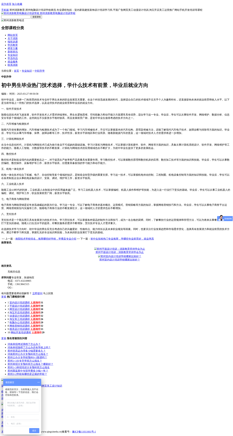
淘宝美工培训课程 (20, 319)
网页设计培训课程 (20, 309)
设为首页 (6, 4)
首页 (16, 70)
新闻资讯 (13, 51)
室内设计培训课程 (20, 302)
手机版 (5, 10)
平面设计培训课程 (20, 305)
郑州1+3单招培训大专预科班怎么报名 (29, 367)
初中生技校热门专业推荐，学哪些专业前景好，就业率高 (122, 238)
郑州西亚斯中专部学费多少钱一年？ (28, 370)
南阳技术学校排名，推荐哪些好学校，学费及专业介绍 (45, 238)
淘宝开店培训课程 (20, 312)
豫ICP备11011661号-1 (84, 431)
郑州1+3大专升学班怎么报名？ (25, 360)
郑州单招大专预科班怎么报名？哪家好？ (30, 364)
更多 (3, 296)
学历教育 (13, 45)
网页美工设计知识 (52, 385)
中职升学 (40, 70)
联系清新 (13, 65)
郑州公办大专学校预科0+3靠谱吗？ (27, 357)
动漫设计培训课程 (20, 315)
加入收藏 (17, 4)
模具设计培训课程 (20, 329)
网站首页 (13, 35)
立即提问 (37, 293)
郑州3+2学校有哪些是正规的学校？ (27, 374)
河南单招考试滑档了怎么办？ (24, 344)
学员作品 (13, 58)
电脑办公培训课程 (20, 322)
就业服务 (13, 61)
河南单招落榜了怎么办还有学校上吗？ (29, 347)
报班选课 (13, 41)
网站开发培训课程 (21, 332)
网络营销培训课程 (20, 325)
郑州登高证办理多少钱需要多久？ (27, 350)
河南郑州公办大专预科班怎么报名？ (28, 354)
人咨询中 (35, 302)
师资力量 (13, 48)
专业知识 (13, 55)
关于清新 (13, 38)
